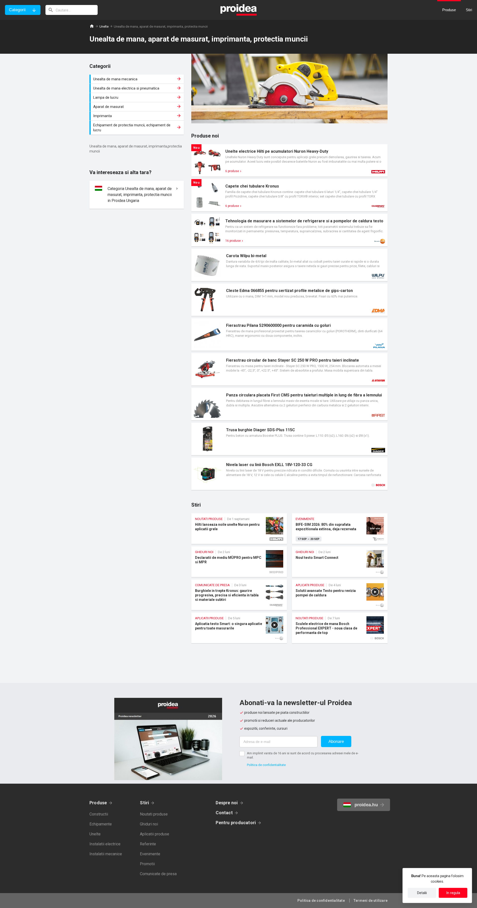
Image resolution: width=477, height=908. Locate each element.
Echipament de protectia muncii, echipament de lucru (137, 128)
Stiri (144, 802)
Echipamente (100, 824)
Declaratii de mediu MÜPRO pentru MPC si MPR (239, 561)
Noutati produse (154, 814)
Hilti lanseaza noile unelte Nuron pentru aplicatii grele (239, 528)
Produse (98, 802)
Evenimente (150, 854)
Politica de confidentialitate (266, 765)
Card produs (289, 160)
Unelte (104, 26)
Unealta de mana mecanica (137, 79)
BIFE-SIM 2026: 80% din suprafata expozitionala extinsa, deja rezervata (340, 528)
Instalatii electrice (104, 844)
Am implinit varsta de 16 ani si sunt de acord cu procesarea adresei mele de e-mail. (302, 755)
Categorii (17, 9)
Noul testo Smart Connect (340, 561)
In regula (453, 893)
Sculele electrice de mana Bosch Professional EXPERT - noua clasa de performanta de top (340, 628)
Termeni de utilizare (370, 901)
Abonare (336, 741)
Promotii (147, 863)
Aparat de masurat (137, 106)
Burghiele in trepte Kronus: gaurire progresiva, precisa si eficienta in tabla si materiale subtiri (239, 594)
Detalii (422, 893)
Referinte (148, 844)
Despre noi (227, 802)
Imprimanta (137, 115)
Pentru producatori (236, 822)
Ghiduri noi (149, 824)
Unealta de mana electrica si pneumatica (137, 88)
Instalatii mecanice (105, 854)
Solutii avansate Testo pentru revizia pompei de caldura (340, 594)
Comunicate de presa (158, 873)
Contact (224, 812)
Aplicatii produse (154, 834)
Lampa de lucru (137, 97)
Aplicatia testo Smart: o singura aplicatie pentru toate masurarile (239, 628)
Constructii (98, 814)
